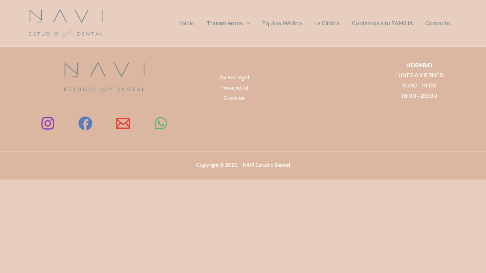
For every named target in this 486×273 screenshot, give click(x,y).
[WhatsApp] (160, 123)
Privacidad (234, 87)
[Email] (123, 123)
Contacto (437, 23)
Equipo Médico (282, 23)
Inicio (187, 23)
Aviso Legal (234, 77)
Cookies (234, 98)
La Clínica (327, 23)
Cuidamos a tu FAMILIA (382, 23)
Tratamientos (225, 23)
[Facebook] (85, 123)
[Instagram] (47, 123)
